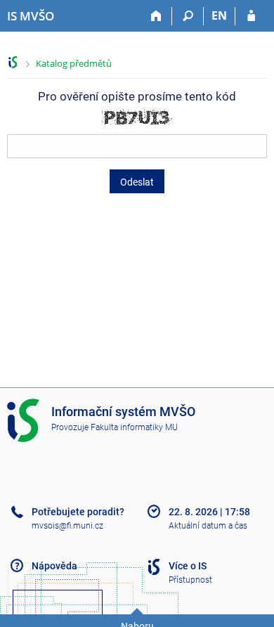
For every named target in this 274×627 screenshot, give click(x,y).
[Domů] (156, 16)
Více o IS (188, 565)
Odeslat (137, 182)
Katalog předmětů (74, 63)
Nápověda (54, 565)
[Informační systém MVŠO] (13, 62)
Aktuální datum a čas (208, 526)
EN (219, 15)
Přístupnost (190, 580)
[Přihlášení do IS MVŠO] (251, 16)
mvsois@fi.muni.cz (67, 526)
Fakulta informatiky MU (134, 427)
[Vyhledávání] (188, 16)
